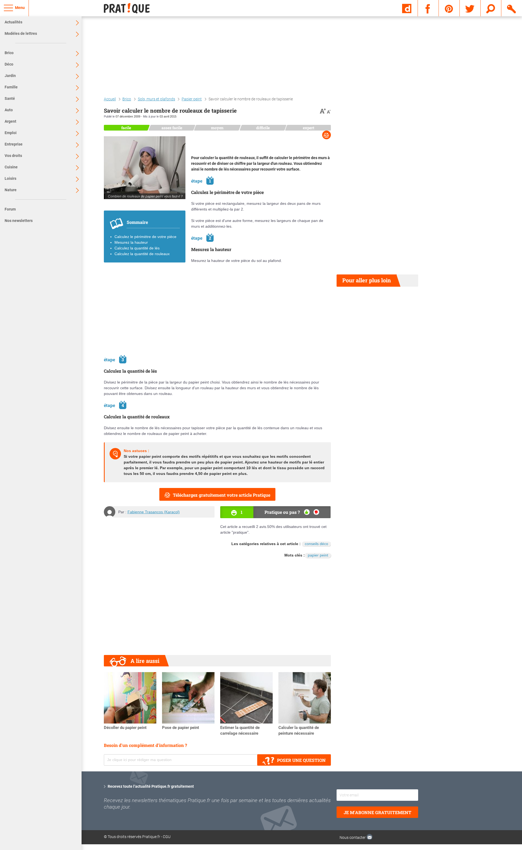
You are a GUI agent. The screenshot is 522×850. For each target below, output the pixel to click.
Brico (9, 53)
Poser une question (301, 760)
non (316, 512)
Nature (11, 190)
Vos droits (13, 155)
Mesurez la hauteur (131, 242)
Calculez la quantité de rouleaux (142, 254)
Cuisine (11, 167)
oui (307, 512)
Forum (10, 209)
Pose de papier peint (180, 727)
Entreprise (14, 144)
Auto (9, 110)
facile (126, 127)
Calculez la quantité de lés (137, 248)
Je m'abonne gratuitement (377, 812)
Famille (11, 87)
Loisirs (10, 178)
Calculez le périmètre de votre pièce (145, 236)
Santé (10, 98)
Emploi (11, 133)
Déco (9, 64)
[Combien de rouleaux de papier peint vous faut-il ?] (144, 167)
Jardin (10, 75)
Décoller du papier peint (125, 727)
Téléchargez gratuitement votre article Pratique (221, 495)
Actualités (13, 22)
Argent (10, 121)
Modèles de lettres (21, 33)
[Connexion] (512, 8)
